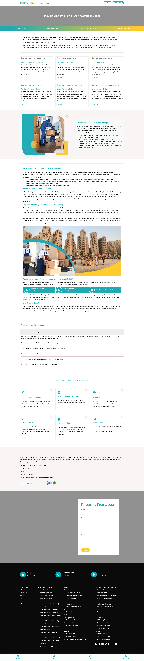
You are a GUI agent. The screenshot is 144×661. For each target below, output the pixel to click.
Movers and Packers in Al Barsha (48, 632)
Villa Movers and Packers (46, 643)
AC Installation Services (103, 625)
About (22, 595)
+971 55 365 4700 (118, 3)
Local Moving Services (45, 589)
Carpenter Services (102, 592)
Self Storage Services (72, 598)
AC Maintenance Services (104, 628)
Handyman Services (102, 589)
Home (23, 589)
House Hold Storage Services (74, 595)
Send (85, 550)
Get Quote (108, 3)
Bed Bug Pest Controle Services (105, 606)
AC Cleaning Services (103, 620)
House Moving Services (45, 592)
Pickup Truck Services (72, 622)
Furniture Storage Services (73, 592)
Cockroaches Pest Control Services (106, 609)
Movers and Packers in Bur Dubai (48, 635)
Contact (23, 598)
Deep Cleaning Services (103, 636)
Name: (83, 509)
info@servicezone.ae (37, 288)
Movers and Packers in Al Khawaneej (49, 604)
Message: (84, 534)
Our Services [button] (44, 3)
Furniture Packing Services (46, 601)
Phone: (83, 518)
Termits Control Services (103, 612)
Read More (24, 77)
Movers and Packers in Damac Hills (48, 609)
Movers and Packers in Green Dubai (49, 640)
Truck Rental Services (72, 625)
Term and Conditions (26, 604)
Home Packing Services (45, 598)
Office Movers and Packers (46, 646)
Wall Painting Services (71, 636)
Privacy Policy (25, 601)
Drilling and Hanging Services (105, 598)
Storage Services (70, 589)
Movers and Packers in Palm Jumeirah (49, 626)
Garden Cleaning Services (73, 612)
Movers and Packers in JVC (46, 623)
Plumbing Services (102, 601)
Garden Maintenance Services (74, 606)
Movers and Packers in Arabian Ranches (50, 615)
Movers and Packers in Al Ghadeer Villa (49, 637)
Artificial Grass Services (72, 614)
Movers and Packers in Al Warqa (48, 606)
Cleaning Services (102, 633)
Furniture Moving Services (46, 595)
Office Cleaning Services (103, 639)
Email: (83, 526)
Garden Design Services (72, 609)
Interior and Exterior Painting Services (76, 639)
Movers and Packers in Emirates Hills (49, 612)
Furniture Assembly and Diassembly (106, 595)
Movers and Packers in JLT (46, 629)
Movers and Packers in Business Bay (49, 621)
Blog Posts (24, 592)
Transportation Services (72, 620)
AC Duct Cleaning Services (104, 622)
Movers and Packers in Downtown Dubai (50, 618)
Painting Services (70, 633)
